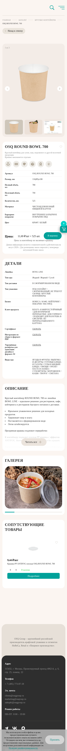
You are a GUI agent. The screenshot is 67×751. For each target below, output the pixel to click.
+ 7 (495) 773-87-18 (14, 684)
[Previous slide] (7, 88)
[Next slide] (59, 88)
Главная (6, 20)
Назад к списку (15, 31)
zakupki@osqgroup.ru (15, 702)
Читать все (31, 442)
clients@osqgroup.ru (14, 695)
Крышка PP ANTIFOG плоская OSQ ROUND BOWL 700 (31, 564)
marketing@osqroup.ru (15, 699)
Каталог (23, 20)
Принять (55, 739)
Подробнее (34, 576)
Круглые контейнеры (45, 20)
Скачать (36, 329)
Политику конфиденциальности (23, 748)
